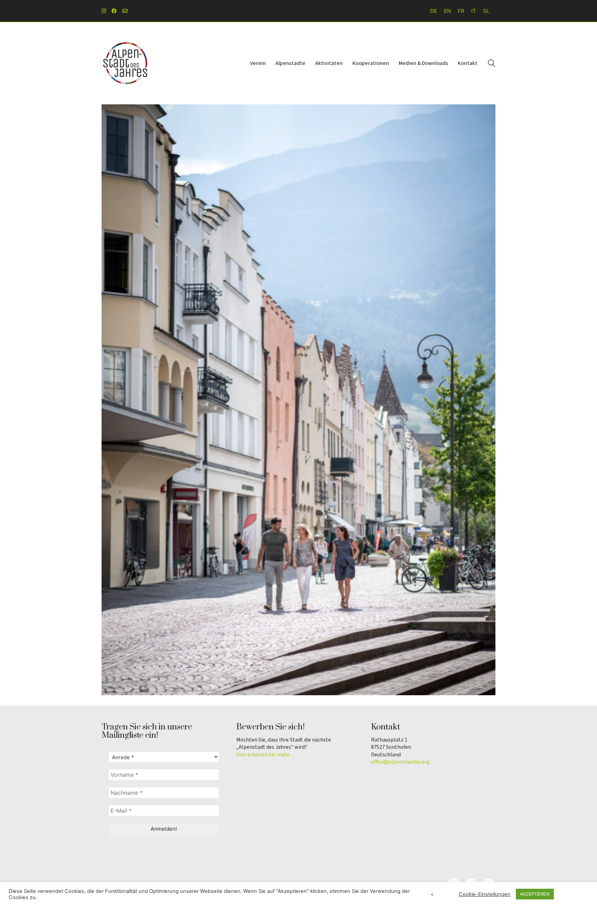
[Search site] (491, 64)
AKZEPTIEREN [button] (535, 894)
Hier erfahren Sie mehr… (265, 754)
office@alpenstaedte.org (400, 762)
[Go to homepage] (126, 63)
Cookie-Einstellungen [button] (485, 894)
